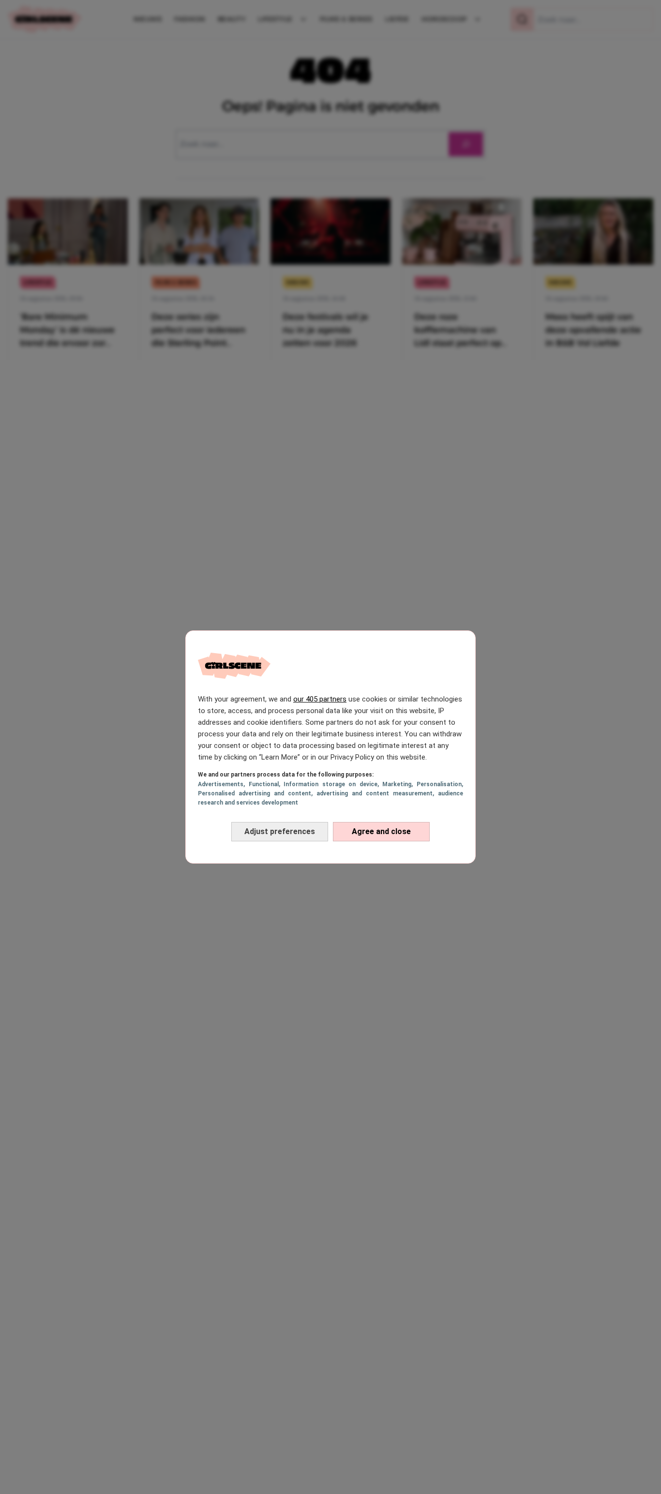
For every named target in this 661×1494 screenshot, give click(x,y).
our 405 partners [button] (319, 699)
